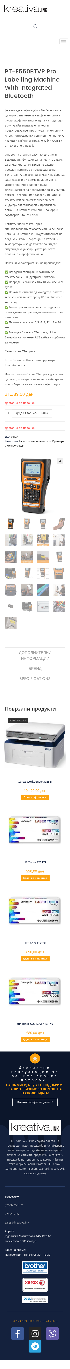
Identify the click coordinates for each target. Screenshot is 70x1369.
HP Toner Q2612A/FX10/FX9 (35, 1024)
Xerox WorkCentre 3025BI (35, 781)
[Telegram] (35, 1346)
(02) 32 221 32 (14, 1205)
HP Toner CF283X (35, 943)
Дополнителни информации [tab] (35, 655)
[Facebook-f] (17, 1333)
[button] (60, 461)
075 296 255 (12, 1214)
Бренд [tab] (35, 668)
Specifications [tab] (35, 678)
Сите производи (14, 445)
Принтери (58, 441)
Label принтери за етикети (35, 441)
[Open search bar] (35, 26)
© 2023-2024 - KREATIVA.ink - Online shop (35, 1321)
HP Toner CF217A (35, 862)
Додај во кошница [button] (35, 877)
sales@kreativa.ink (17, 1222)
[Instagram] (35, 1333)
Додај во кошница (32, 413)
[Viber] (52, 1333)
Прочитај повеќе (35, 797)
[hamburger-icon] (63, 41)
